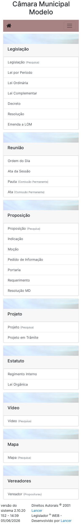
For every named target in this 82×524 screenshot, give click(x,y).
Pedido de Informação (25, 259)
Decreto (14, 103)
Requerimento (19, 280)
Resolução (16, 114)
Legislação (23, 62)
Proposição (24, 228)
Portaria (14, 270)
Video (20, 421)
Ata (26, 192)
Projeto (21, 327)
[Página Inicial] (9, 26)
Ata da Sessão (19, 171)
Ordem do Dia (19, 161)
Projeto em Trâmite (23, 337)
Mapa (19, 457)
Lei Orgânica (18, 384)
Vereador (25, 494)
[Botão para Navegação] (69, 26)
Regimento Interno (22, 374)
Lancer (37, 510)
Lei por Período (20, 72)
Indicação (15, 239)
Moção (13, 249)
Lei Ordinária (18, 83)
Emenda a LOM (20, 124)
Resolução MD (19, 290)
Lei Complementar (22, 93)
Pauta (28, 181)
